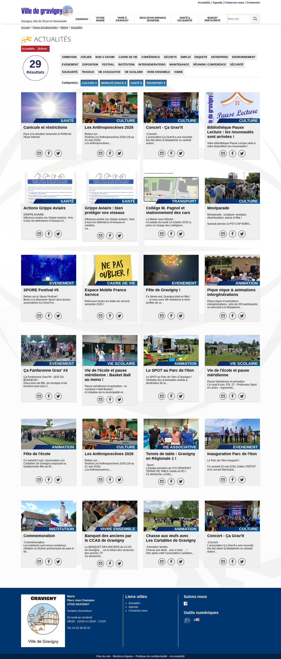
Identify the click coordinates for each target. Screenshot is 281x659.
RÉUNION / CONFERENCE (209, 64)
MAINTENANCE (179, 64)
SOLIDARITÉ (70, 72)
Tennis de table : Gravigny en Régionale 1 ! (170, 456)
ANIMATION (69, 57)
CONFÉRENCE (150, 57)
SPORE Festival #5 (41, 290)
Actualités (204, 2)
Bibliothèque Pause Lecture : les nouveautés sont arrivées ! (230, 132)
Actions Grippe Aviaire (44, 208)
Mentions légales (123, 656)
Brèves (42, 48)
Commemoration (39, 536)
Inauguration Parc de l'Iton (232, 454)
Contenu (31, 3)
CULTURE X (89, 83)
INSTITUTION (126, 64)
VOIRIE (178, 72)
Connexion (253, 2)
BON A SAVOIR (105, 57)
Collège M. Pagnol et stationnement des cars (168, 210)
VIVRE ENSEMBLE (158, 72)
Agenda (217, 2)
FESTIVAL (108, 64)
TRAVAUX (88, 72)
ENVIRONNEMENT (243, 57)
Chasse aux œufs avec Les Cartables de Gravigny (171, 538)
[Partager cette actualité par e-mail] (39, 153)
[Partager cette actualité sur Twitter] (58, 153)
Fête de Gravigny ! (163, 290)
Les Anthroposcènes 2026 (109, 127)
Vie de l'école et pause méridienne (228, 372)
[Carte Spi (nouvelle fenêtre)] (196, 622)
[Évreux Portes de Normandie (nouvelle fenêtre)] (187, 622)
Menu (24, 3)
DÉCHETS (170, 57)
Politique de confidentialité (151, 656)
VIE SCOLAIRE (133, 72)
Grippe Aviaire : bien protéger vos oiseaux (104, 210)
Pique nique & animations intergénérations (231, 292)
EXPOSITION (90, 64)
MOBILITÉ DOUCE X (113, 83)
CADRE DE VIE (128, 57)
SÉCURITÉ (236, 64)
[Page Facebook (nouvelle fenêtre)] (185, 604)
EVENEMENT (70, 64)
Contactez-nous (234, 2)
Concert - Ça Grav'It (164, 127)
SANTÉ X (136, 83)
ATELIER (86, 57)
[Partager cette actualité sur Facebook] (48, 153)
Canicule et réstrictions (45, 127)
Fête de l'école (36, 454)
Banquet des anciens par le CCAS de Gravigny (108, 538)
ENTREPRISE (219, 57)
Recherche (42, 3)
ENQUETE (201, 57)
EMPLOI (186, 57)
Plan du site (103, 656)
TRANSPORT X (155, 83)
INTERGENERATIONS (152, 64)
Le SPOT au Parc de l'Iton (170, 370)
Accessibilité (177, 656)
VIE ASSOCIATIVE (109, 72)
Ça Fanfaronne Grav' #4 (45, 370)
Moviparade (218, 208)
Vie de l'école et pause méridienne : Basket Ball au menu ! (108, 375)
